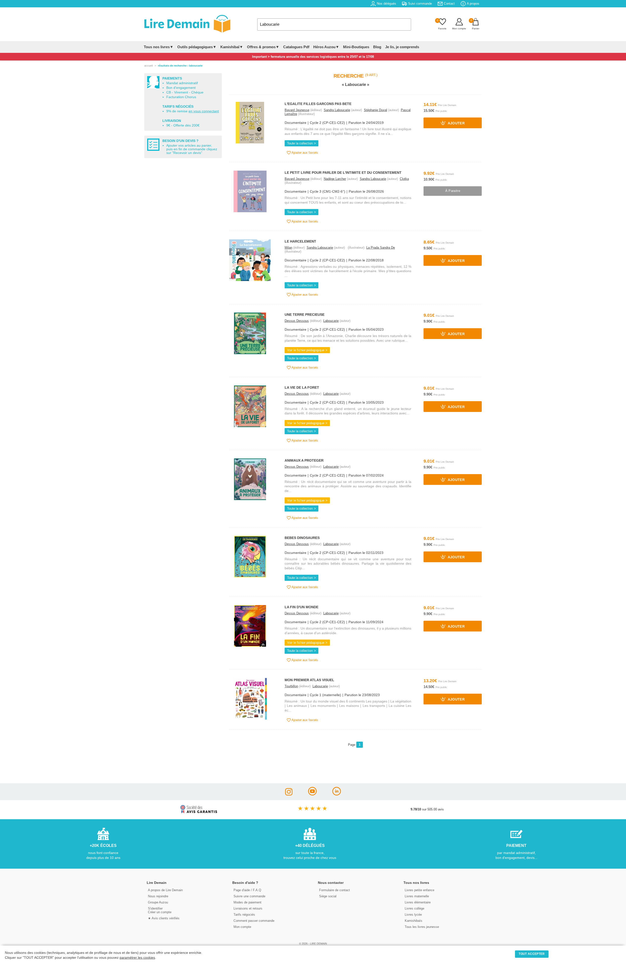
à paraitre (452, 191)
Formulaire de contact (334, 890)
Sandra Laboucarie (337, 110)
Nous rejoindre (158, 896)
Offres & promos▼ (263, 47)
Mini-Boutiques (356, 47)
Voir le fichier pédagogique (305, 350)
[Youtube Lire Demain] (312, 794)
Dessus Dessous (297, 321)
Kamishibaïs (413, 921)
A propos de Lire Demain (165, 890)
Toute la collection (300, 143)
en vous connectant (204, 111)
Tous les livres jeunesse (422, 927)
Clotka (404, 179)
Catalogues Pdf (296, 47)
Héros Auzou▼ (326, 47)
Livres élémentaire (418, 902)
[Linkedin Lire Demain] (336, 794)
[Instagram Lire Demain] (288, 794)
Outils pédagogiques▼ (196, 47)
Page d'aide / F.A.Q (247, 890)
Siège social (327, 896)
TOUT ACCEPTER (532, 954)
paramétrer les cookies (137, 957)
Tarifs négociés (244, 914)
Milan (288, 247)
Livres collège (414, 908)
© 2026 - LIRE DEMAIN (313, 943)
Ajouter (456, 123)
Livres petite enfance (419, 890)
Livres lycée (413, 914)
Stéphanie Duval (375, 110)
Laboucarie (331, 321)
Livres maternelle (417, 896)
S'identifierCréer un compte (159, 910)
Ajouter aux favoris (304, 152)
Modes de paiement (247, 902)
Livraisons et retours (248, 908)
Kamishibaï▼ (231, 47)
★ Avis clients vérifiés (163, 918)
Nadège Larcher (335, 179)
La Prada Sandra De (380, 247)
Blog (377, 47)
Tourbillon (291, 686)
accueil (148, 65)
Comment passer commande (254, 921)
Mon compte (242, 927)
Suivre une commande (249, 896)
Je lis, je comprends (402, 47)
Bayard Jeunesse (297, 110)
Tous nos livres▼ (158, 47)
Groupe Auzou (158, 902)
